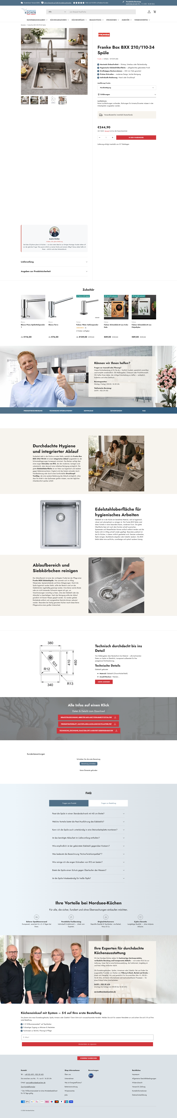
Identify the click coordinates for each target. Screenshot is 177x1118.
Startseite (23, 25)
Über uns (68, 1074)
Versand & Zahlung (138, 1087)
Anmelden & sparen (87, 1044)
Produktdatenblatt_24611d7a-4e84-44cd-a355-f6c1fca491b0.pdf (86, 724)
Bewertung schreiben (88, 763)
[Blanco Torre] (61, 307)
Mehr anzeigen (104, 682)
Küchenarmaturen (58, 20)
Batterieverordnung (71, 1087)
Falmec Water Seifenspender (87, 325)
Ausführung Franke (104, 83)
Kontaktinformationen (139, 1091)
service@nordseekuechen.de (35, 1082)
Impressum (135, 1074)
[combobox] (91, 11)
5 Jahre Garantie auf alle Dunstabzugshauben (57, 3)
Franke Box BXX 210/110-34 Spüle (37, 25)
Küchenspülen (78, 20)
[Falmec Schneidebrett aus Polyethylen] (144, 307)
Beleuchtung (95, 20)
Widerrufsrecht (137, 1082)
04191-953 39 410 (131, 4)
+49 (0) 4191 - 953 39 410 (34, 1074)
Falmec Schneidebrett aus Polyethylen (141, 326)
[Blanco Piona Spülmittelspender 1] (33, 307)
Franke (100, 59)
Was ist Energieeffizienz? (73, 1082)
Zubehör (125, 20)
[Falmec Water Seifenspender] (88, 307)
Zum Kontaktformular (28, 1087)
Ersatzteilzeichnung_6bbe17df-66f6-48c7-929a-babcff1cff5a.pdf (86, 717)
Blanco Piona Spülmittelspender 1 (33, 326)
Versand (106, 131)
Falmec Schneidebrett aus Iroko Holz (116, 326)
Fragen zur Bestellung (108, 803)
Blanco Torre (53, 325)
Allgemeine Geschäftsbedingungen (144, 1078)
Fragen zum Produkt (69, 803)
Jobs (66, 1095)
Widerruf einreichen (88, 1058)
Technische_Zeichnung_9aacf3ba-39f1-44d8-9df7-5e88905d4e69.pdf (86, 730)
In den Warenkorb (136, 137)
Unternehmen (69, 1078)
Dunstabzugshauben (36, 20)
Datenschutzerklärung (139, 1095)
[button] (155, 12)
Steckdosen (111, 20)
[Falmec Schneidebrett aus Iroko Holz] (116, 307)
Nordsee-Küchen (30, 1110)
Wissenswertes (141, 20)
